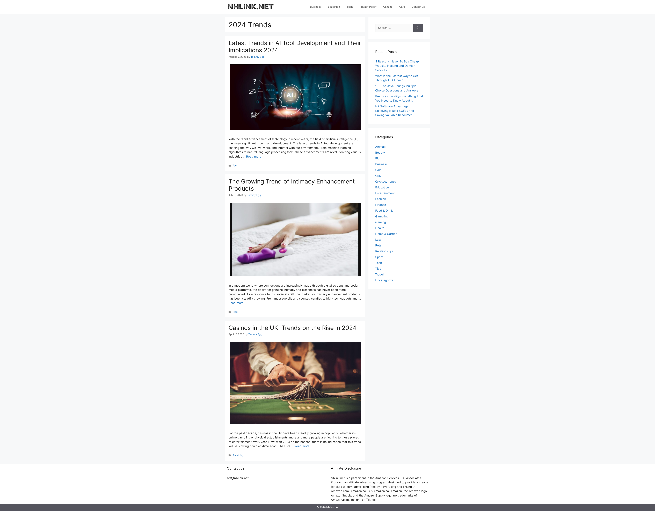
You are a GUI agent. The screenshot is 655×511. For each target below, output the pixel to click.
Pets (378, 245)
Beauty (380, 152)
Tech (350, 6)
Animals (380, 146)
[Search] (418, 28)
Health (379, 228)
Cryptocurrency (385, 181)
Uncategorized (385, 280)
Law (378, 239)
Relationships (384, 251)
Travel (379, 274)
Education (334, 6)
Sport (379, 257)
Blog (235, 311)
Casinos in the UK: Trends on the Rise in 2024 (292, 327)
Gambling (237, 455)
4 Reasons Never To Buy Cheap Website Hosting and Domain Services (397, 66)
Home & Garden (386, 234)
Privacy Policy (368, 6)
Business (315, 6)
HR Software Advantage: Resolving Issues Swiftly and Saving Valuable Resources (394, 111)
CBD (378, 176)
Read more (253, 156)
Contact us (418, 6)
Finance (380, 205)
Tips (378, 268)
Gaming (387, 6)
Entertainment (385, 193)
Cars (402, 6)
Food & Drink (384, 210)
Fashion (380, 199)
